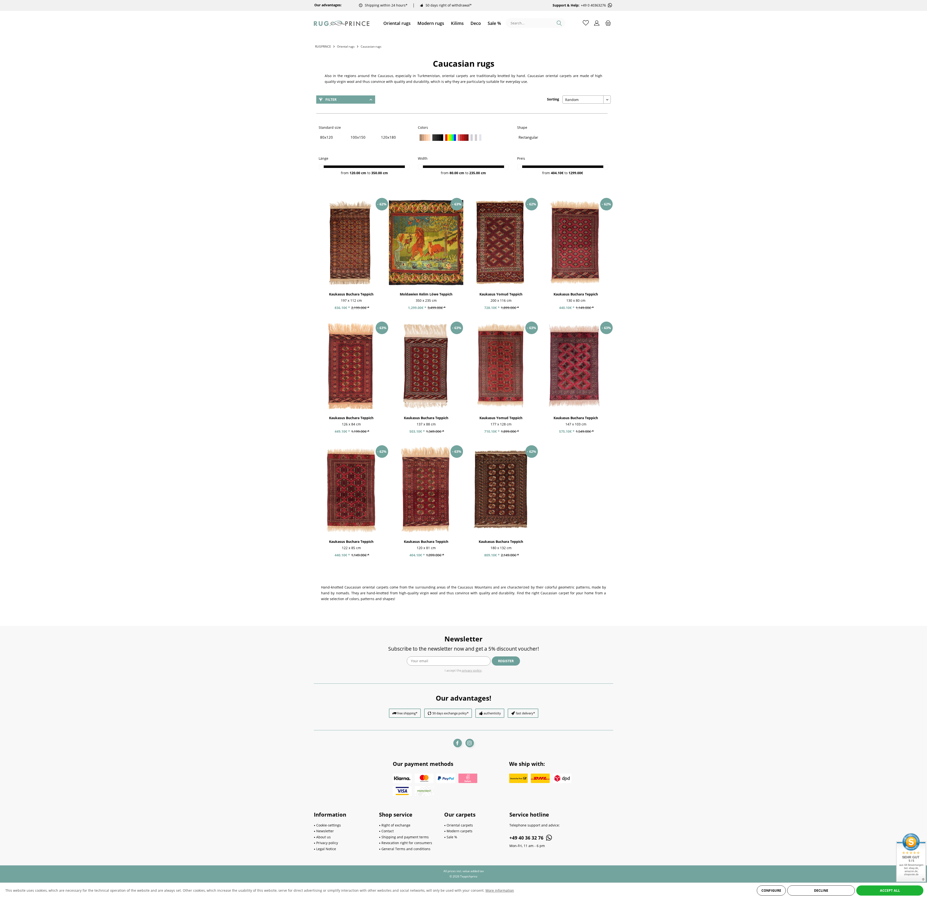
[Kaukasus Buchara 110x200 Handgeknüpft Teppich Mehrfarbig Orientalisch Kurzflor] (351, 242)
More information (499, 890)
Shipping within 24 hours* (386, 5)
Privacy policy (327, 843)
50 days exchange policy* (450, 713)
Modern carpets (459, 831)
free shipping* (407, 713)
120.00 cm (358, 173)
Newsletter (325, 831)
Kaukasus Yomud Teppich (500, 294)
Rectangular (528, 137)
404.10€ (557, 173)
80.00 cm (456, 173)
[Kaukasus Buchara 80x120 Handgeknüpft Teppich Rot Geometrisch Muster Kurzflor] (351, 366)
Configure (771, 890)
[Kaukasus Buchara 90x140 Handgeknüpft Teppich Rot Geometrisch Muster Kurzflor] (426, 366)
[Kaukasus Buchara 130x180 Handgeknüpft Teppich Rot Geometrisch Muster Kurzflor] (501, 489)
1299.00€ (576, 173)
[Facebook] (457, 743)
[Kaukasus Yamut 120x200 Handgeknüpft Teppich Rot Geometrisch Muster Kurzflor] (501, 242)
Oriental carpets (460, 825)
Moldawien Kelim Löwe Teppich (426, 294)
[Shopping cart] (608, 23)
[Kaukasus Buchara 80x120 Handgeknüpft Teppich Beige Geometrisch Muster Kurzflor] (426, 489)
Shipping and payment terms (405, 837)
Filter (330, 99)
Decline (821, 890)
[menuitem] (397, 23)
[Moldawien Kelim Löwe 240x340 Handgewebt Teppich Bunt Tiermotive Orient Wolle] (426, 242)
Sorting (553, 99)
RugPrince (323, 46)
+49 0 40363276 (593, 5)
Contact (387, 831)
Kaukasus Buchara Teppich (351, 294)
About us (323, 837)
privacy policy (471, 670)
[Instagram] (469, 743)
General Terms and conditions (405, 849)
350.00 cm (379, 173)
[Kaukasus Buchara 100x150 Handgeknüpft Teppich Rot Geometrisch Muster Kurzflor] (576, 366)
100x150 (358, 137)
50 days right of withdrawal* (449, 5)
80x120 (326, 137)
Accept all (890, 890)
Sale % (452, 837)
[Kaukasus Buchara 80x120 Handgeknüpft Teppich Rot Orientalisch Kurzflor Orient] (576, 242)
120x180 (388, 137)
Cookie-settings (328, 825)
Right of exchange (395, 825)
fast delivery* (525, 713)
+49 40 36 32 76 (527, 838)
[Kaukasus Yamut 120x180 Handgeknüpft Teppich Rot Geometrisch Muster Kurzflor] (501, 366)
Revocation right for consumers (406, 843)
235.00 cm (477, 173)
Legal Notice (326, 849)
